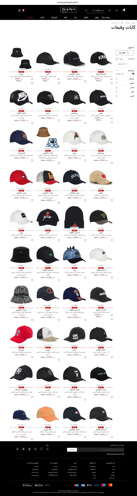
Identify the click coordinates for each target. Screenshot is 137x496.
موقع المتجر (54, 469)
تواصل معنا (74, 466)
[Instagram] (35, 449)
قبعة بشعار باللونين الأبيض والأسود (74, 352)
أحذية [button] (42, 17)
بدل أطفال (93, 469)
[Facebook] (47, 449)
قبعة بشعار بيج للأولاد (101, 195)
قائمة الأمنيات (35, 469)
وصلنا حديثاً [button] (106, 17)
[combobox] (95, 10)
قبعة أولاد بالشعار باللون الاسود (48, 115)
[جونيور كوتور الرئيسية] (68, 10)
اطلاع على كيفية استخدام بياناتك (115, 454)
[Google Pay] (48, 485)
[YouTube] (23, 449)
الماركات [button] (54, 17)
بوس (113, 469)
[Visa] (96, 485)
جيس (113, 472)
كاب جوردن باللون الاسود (101, 352)
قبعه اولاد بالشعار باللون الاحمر (21, 195)
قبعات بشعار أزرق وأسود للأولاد (74, 272)
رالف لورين (112, 478)
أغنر (114, 466)
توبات (94, 475)
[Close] (135, 1)
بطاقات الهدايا (73, 475)
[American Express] (83, 485)
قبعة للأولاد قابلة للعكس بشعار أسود (21, 76)
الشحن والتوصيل (72, 469)
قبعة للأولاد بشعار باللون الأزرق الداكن (74, 432)
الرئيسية (133, 23)
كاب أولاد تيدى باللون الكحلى (48, 235)
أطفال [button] (86, 17)
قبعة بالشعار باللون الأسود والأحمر (74, 235)
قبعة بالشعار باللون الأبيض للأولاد (21, 235)
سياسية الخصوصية (52, 472)
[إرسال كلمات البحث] (86, 10)
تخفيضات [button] (30, 17)
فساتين (94, 472)
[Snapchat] (29, 449)
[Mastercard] (110, 485)
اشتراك (72, 450)
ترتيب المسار (35, 472)
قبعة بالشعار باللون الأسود (74, 76)
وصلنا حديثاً (93, 466)
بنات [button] (75, 17)
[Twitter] (41, 449)
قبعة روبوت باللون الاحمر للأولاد (21, 352)
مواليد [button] (97, 17)
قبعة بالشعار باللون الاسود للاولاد (101, 76)
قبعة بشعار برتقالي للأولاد (48, 432)
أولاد (122, 23)
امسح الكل (131, 59)
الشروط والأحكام (53, 475)
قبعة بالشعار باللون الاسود (101, 392)
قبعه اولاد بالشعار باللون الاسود (101, 115)
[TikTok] (17, 449)
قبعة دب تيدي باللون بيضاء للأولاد (74, 155)
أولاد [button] (65, 17)
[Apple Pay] (89, 485)
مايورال (113, 475)
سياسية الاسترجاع (72, 472)
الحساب (36, 466)
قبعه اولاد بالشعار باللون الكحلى (74, 195)
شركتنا (55, 466)
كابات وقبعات (115, 23)
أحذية (94, 478)
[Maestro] (103, 485)
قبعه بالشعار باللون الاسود (48, 76)
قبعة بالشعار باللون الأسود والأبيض (21, 392)
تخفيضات (127, 23)
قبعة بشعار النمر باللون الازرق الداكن (21, 155)
